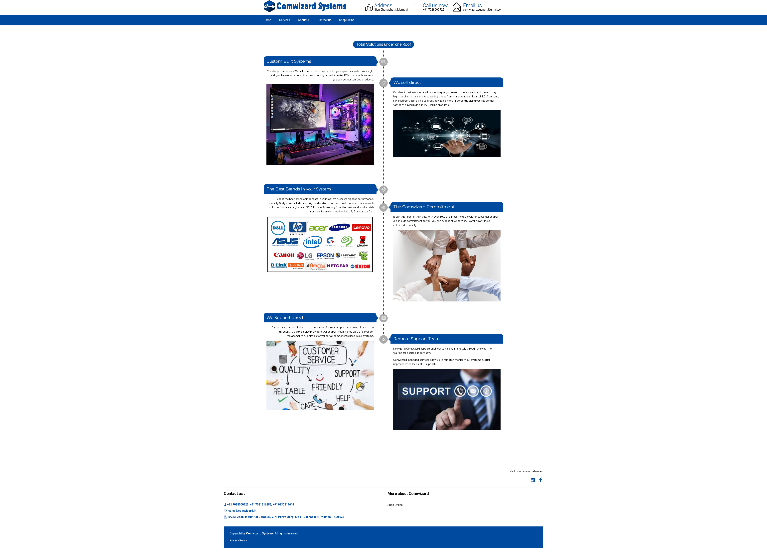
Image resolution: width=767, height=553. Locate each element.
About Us (304, 20)
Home (267, 20)
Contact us (324, 20)
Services (284, 20)
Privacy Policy (238, 540)
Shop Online (346, 20)
